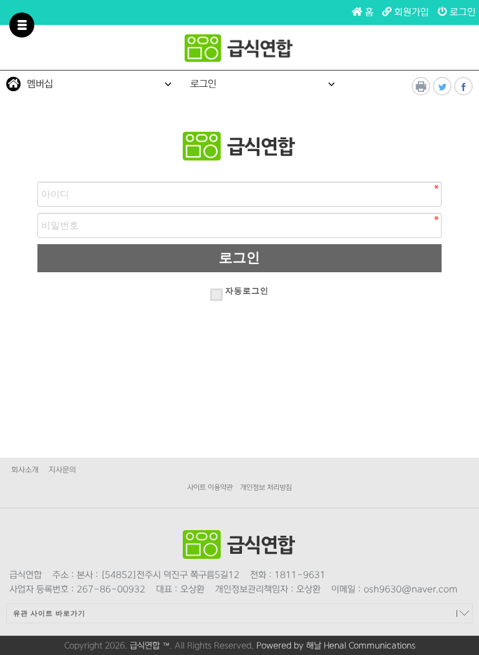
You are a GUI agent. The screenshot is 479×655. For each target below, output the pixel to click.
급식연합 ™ (150, 645)
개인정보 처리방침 (266, 487)
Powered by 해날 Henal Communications (335, 645)
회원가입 (410, 12)
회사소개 (25, 470)
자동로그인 (247, 290)
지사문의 (62, 470)
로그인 (461, 12)
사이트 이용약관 (210, 487)
